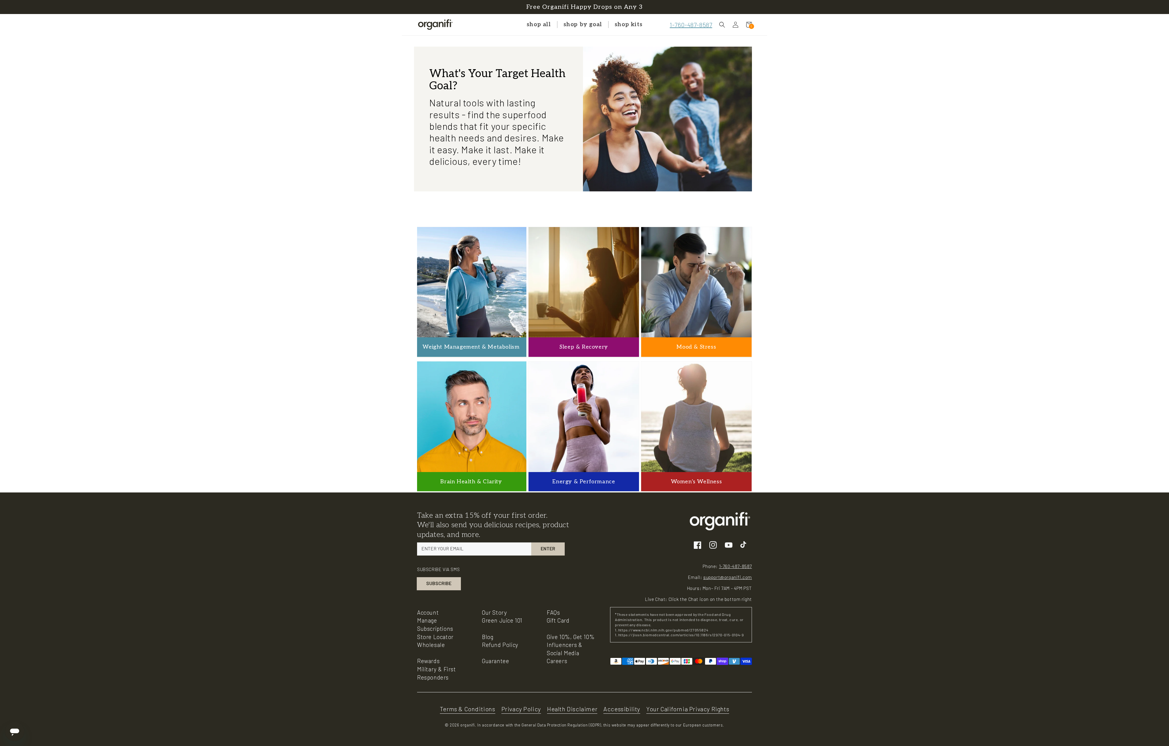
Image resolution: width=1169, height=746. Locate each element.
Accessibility (621, 708)
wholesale (431, 644)
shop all (539, 24)
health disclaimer (572, 708)
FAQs (553, 612)
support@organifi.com (727, 577)
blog (487, 636)
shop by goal (582, 24)
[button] (722, 24)
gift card (558, 620)
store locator (435, 636)
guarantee (495, 660)
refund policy (500, 644)
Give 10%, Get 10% (571, 636)
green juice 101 (502, 620)
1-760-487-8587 (691, 24)
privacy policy (521, 708)
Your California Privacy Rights (687, 708)
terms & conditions (467, 708)
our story (494, 612)
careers (557, 660)
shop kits (628, 24)
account (428, 612)
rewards (428, 660)
